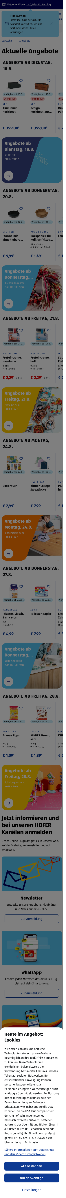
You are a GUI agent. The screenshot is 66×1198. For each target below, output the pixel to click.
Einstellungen (31, 1189)
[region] (31, 1112)
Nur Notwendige (31, 1178)
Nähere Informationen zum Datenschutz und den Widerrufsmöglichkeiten (29, 1152)
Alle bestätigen (31, 1166)
